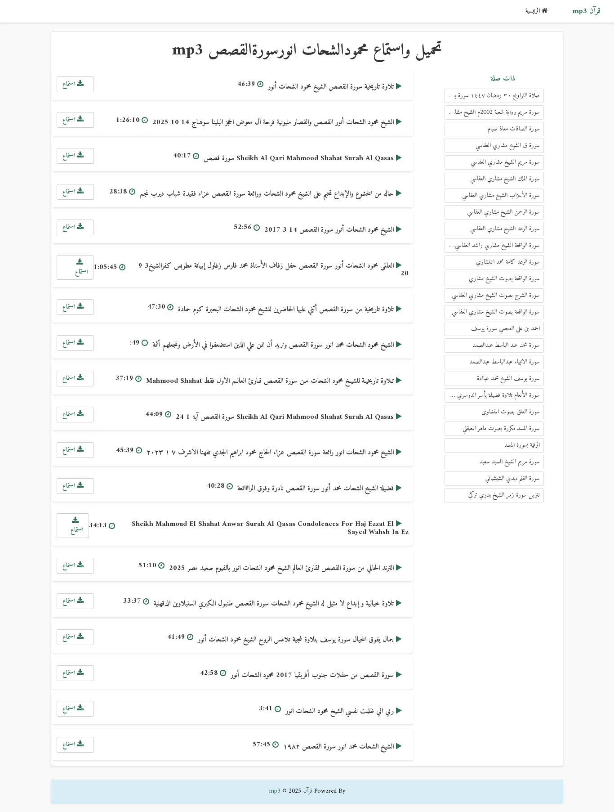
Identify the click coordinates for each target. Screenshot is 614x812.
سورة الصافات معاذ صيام (514, 129)
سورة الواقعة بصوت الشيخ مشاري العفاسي (496, 312)
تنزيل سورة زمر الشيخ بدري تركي (504, 495)
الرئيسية (533, 11)
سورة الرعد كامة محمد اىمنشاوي (508, 262)
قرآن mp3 (586, 11)
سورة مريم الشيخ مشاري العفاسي (505, 162)
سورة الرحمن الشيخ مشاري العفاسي (503, 212)
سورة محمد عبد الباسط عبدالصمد (506, 345)
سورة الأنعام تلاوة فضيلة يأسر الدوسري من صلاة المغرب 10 (492, 395)
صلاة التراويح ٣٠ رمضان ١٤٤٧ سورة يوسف (492, 95)
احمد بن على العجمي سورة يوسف (505, 328)
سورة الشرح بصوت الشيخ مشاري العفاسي (496, 295)
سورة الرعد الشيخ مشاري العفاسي (505, 228)
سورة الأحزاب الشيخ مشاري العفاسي (501, 195)
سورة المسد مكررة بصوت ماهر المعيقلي (501, 428)
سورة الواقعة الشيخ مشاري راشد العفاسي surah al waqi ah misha (492, 245)
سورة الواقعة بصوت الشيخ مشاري (504, 278)
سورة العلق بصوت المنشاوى (510, 411)
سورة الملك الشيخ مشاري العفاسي (505, 178)
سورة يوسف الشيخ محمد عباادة (508, 378)
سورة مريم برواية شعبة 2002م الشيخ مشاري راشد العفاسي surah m (492, 112)
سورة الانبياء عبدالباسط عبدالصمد (504, 362)
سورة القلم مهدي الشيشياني (512, 478)
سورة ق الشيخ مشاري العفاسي (508, 145)
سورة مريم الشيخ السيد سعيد (510, 461)
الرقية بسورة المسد (522, 445)
